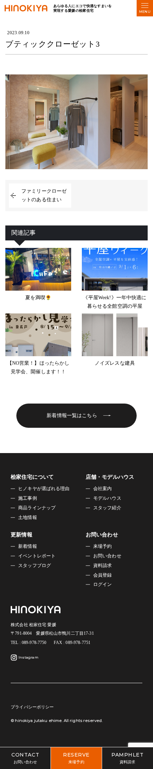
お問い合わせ (107, 556)
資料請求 (102, 565)
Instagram (28, 657)
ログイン (102, 584)
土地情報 (27, 517)
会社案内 (102, 488)
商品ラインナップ (37, 507)
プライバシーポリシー (32, 707)
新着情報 (27, 546)
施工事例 (27, 498)
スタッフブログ (34, 565)
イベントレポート (37, 556)
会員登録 (102, 575)
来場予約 (102, 546)
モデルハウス (107, 498)
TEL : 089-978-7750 (29, 642)
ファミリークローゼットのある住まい (44, 195)
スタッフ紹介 (107, 507)
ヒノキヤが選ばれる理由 (44, 488)
